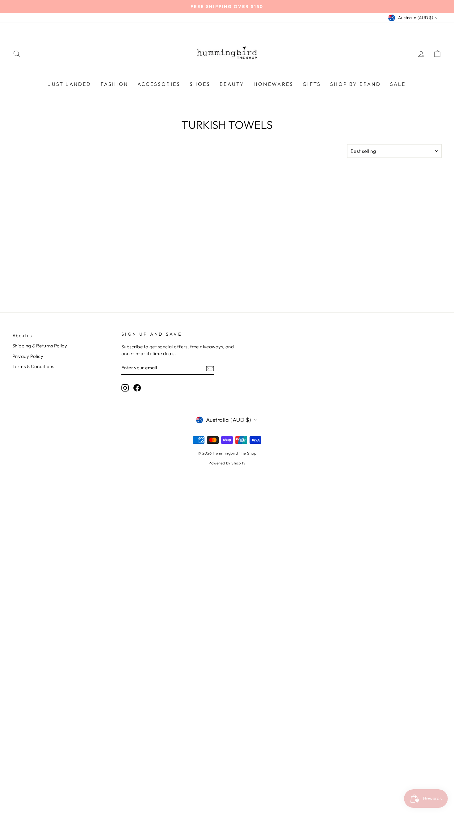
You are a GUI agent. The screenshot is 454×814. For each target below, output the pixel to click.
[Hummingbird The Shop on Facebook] (137, 388)
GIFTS (312, 84)
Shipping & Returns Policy (39, 346)
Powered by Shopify (226, 462)
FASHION (114, 84)
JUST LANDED (69, 84)
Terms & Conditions (33, 366)
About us (22, 335)
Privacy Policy (27, 356)
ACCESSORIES (158, 84)
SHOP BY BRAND (355, 84)
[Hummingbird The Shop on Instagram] (125, 388)
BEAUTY (232, 84)
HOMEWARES (273, 84)
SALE (398, 84)
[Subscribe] (210, 368)
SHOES (200, 84)
